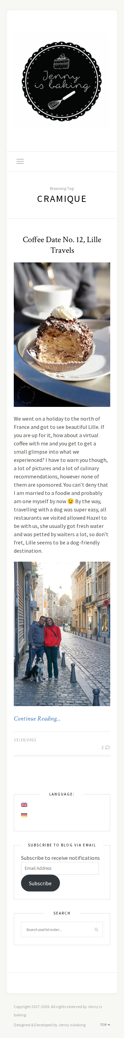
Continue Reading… (37, 719)
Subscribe (40, 883)
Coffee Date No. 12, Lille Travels (62, 245)
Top (104, 1025)
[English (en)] (24, 805)
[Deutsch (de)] (24, 815)
